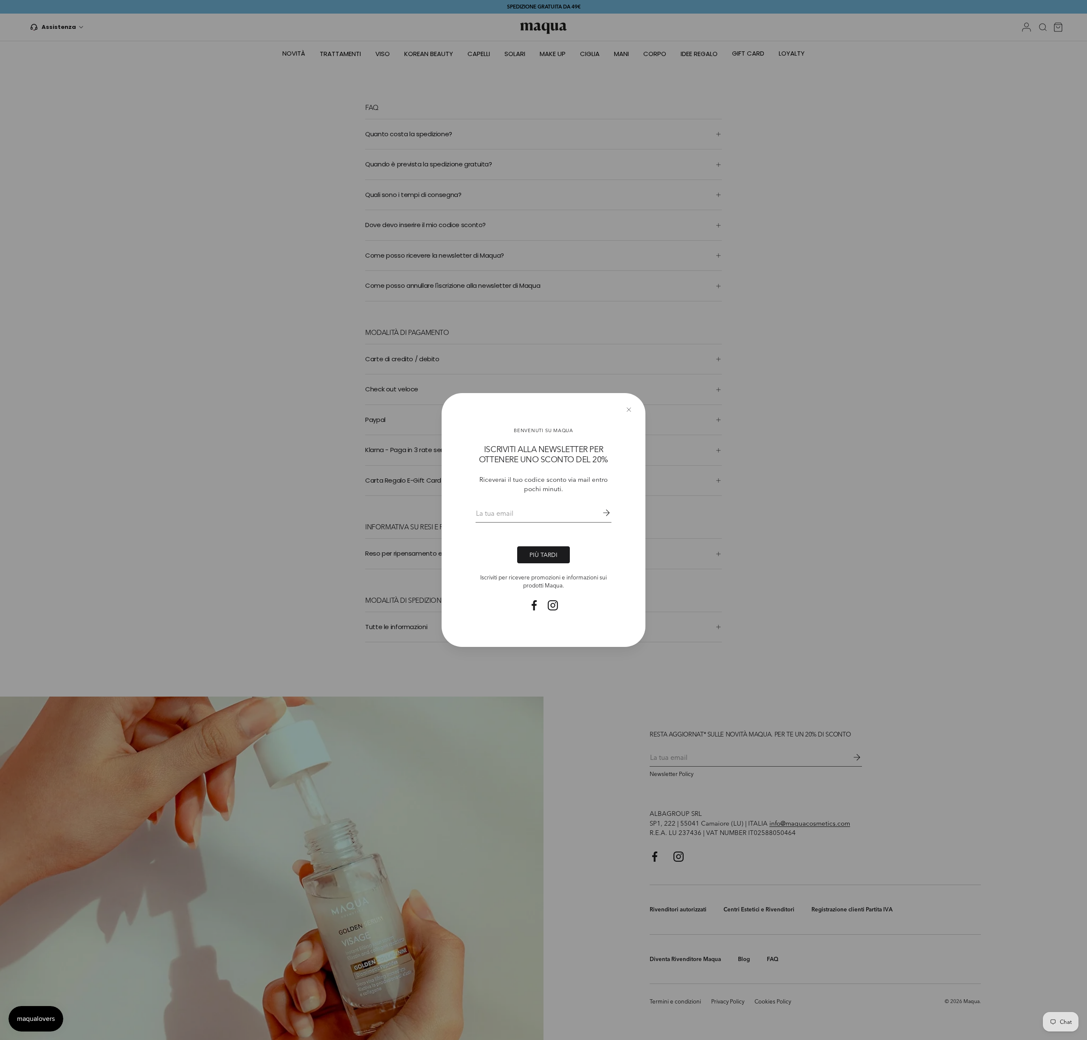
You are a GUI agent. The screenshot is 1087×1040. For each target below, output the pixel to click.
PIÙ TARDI (543, 554)
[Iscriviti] (600, 513)
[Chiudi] (629, 410)
